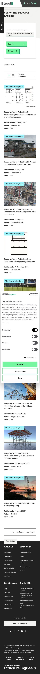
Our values (7, 564)
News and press (8, 560)
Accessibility (7, 552)
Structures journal (25, 567)
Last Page (29, 532)
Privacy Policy (8, 658)
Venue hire (7, 592)
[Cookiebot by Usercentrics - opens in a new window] (29, 294)
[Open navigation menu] (35, 3)
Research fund (8, 608)
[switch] (35, 336)
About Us (8, 547)
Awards (22, 556)
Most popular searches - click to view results (20, 34)
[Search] (32, 3)
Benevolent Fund (8, 596)
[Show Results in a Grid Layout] (9, 75)
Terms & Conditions (20, 658)
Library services (8, 600)
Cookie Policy (31, 658)
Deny (20, 378)
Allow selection (20, 371)
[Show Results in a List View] (13, 75)
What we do (25, 547)
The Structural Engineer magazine (26, 561)
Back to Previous (11, 7)
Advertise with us (9, 604)
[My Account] (24, 3)
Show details (29, 358)
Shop (5, 588)
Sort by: (21, 74)
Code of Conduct (9, 568)
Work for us (7, 576)
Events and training (25, 552)
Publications (23, 571)
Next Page (19, 532)
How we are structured (10, 572)
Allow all (20, 364)
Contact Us (25, 583)
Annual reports (8, 556)
